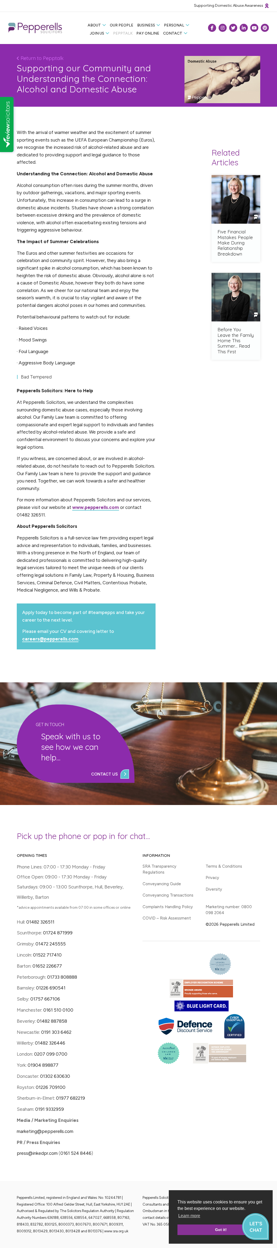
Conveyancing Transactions (168, 895)
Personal (174, 25)
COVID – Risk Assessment (167, 918)
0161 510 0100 (58, 1010)
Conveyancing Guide (162, 883)
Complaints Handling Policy (168, 906)
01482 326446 (50, 1043)
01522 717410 (47, 955)
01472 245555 (50, 944)
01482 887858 (51, 1021)
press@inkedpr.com (37, 1153)
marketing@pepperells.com (45, 1131)
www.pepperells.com (95, 507)
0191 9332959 (49, 1109)
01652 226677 (47, 966)
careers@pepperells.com (50, 639)
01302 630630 (55, 1076)
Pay (147, 33)
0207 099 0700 (50, 1054)
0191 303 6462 (56, 1032)
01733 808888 (62, 977)
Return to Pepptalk (41, 58)
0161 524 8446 (75, 1153)
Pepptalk (123, 33)
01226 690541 (50, 988)
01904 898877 (43, 1065)
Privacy (212, 877)
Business (146, 25)
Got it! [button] (221, 1229)
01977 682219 (70, 1098)
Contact (172, 33)
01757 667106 (45, 999)
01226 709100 (50, 1087)
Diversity (214, 889)
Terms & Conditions (224, 866)
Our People (121, 25)
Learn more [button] (189, 1215)
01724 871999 (57, 932)
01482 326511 (40, 922)
